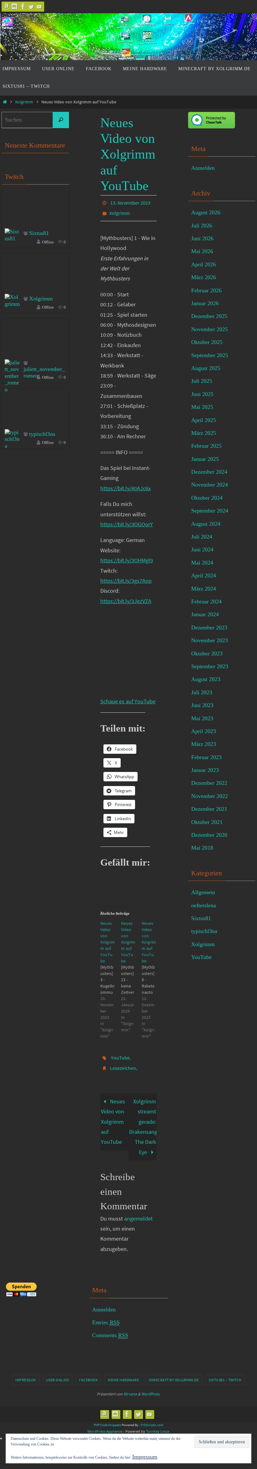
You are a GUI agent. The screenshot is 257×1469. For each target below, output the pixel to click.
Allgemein (203, 892)
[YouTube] (39, 7)
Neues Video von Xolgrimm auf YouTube (113, 1114)
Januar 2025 (205, 459)
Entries (106, 1315)
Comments (110, 1328)
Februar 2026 (206, 290)
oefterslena (203, 905)
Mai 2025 (202, 407)
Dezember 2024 (209, 472)
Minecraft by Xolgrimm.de (174, 1372)
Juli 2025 (201, 381)
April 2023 (203, 731)
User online (57, 1372)
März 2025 (203, 433)
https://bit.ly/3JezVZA (125, 597)
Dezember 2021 (209, 809)
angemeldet (138, 1211)
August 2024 (205, 524)
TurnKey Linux (158, 1424)
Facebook (88, 1372)
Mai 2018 (202, 848)
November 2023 (209, 640)
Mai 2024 (202, 563)
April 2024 (203, 575)
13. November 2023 (130, 202)
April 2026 (203, 264)
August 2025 (205, 368)
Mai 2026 (202, 251)
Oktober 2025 (207, 342)
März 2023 (203, 744)
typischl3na (42, 434)
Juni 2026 (202, 238)
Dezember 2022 (209, 783)
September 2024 (209, 511)
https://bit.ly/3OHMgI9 (126, 556)
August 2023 (205, 679)
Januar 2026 (205, 303)
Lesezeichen (123, 1062)
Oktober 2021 (207, 822)
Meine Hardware (123, 1372)
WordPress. (150, 1387)
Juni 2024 (202, 549)
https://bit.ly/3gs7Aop (126, 577)
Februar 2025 (206, 446)
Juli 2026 (201, 225)
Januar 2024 (205, 614)
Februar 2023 (206, 757)
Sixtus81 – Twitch (225, 1372)
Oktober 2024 (207, 498)
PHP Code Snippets (107, 1417)
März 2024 (203, 589)
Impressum (25, 1372)
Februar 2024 (206, 601)
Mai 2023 (202, 718)
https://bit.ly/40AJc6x (125, 484)
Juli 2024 (201, 537)
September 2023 (209, 666)
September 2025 (209, 355)
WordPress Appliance (104, 1424)
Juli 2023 (201, 692)
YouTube (120, 1053)
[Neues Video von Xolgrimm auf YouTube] (110, 975)
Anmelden (203, 168)
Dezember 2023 (209, 627)
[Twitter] (31, 7)
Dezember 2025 (209, 316)
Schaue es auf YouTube (127, 697)
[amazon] (7, 7)
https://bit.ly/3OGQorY (126, 520)
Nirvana (130, 1387)
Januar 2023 (205, 770)
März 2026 (203, 277)
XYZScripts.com (151, 1417)
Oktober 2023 (207, 653)
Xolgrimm (24, 102)
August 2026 (205, 212)
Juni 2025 (202, 394)
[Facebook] (23, 7)
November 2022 (209, 796)
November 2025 (209, 329)
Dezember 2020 (209, 835)
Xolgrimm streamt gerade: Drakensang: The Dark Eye (143, 1120)
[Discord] (15, 7)
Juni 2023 (202, 705)
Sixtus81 (39, 233)
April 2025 (203, 420)
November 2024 (209, 485)
